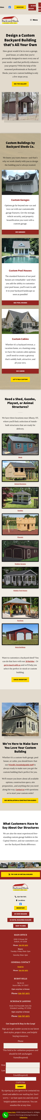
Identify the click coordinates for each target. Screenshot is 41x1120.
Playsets (20, 537)
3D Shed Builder (32, 7)
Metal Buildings (20, 647)
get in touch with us (12, 665)
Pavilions (20, 621)
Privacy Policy (11, 1112)
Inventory (20, 7)
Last (3, 1070)
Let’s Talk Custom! (20, 379)
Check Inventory (20, 679)
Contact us (20, 789)
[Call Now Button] (5, 1115)
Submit (20, 1087)
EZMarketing (23, 1117)
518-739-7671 (21, 897)
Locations (21, 900)
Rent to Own (20, 926)
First (3, 1065)
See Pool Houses (20, 303)
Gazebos (20, 511)
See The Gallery (20, 84)
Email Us (21, 967)
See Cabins (20, 371)
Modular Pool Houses (20, 591)
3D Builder (30, 661)
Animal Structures (20, 484)
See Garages (20, 232)
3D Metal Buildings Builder (20, 920)
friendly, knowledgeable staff (21, 764)
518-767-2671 (23, 945)
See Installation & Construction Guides (20, 800)
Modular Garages (20, 564)
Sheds (20, 457)
